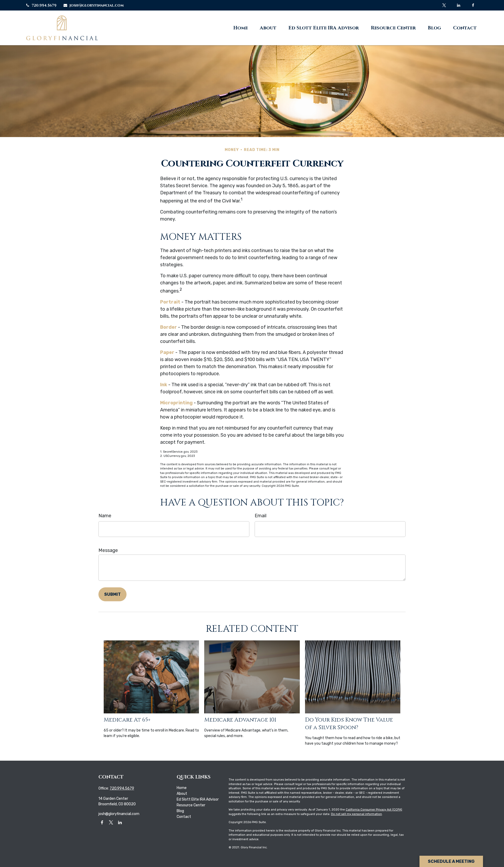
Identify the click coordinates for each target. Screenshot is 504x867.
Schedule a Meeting (451, 861)
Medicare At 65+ (127, 720)
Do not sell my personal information (356, 814)
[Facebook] (473, 5)
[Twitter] (444, 5)
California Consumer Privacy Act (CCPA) (374, 809)
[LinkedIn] (458, 5)
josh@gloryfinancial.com (97, 5)
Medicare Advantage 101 (240, 720)
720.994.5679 (44, 5)
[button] (240, 27)
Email (260, 516)
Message (108, 550)
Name (104, 516)
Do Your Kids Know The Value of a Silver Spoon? (349, 723)
